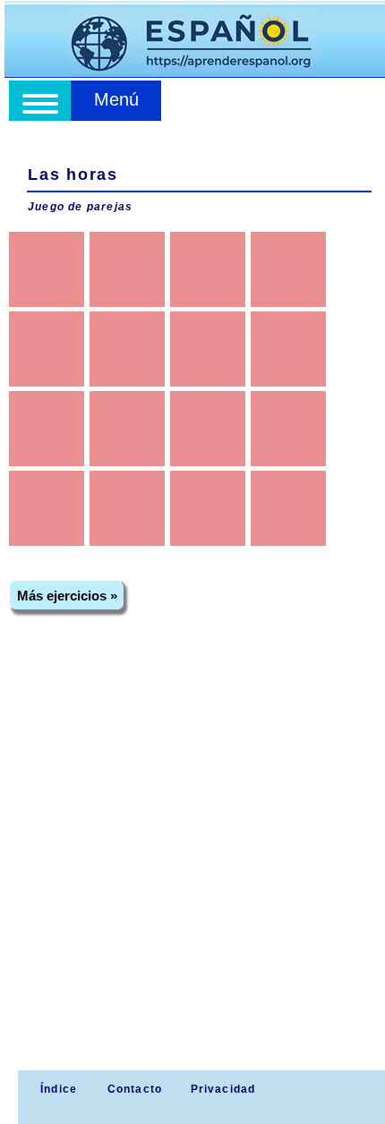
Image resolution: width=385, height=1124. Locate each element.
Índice (57, 1089)
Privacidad (223, 1089)
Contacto (135, 1089)
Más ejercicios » (67, 595)
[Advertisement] (192, 869)
